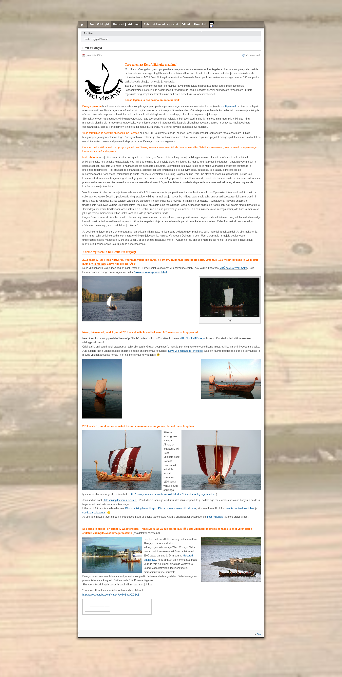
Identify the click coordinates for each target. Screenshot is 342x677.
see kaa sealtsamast (94, 512)
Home (82, 24)
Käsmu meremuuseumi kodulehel (177, 508)
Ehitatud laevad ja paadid (161, 24)
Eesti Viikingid (99, 24)
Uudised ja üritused (126, 24)
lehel (163, 272)
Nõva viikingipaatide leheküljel (185, 350)
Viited (186, 24)
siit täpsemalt (229, 106)
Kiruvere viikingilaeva (147, 272)
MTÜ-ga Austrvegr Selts (233, 267)
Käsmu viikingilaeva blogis (140, 508)
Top (259, 634)
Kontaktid (200, 24)
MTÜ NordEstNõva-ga (192, 338)
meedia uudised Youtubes (239, 508)
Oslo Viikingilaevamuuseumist (120, 500)
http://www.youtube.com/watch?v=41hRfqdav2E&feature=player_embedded (173, 494)
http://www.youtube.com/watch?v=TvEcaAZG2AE (111, 594)
